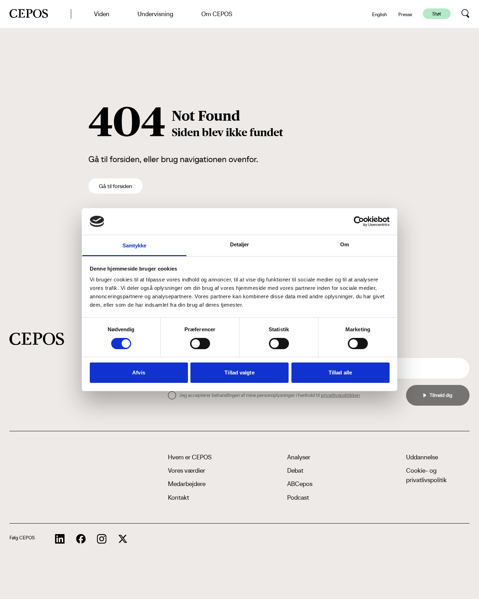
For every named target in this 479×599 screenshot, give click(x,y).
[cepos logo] (36, 339)
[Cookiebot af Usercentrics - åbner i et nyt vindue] (359, 221)
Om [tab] (344, 244)
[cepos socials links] (60, 539)
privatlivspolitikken (340, 395)
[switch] (200, 343)
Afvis (138, 372)
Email (386, 352)
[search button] (465, 13)
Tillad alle (340, 372)
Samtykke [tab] (134, 245)
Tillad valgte (239, 372)
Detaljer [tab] (239, 244)
